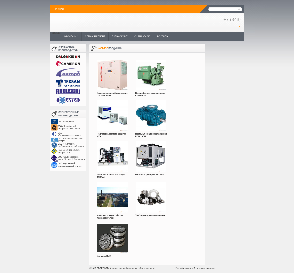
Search (239, 9)
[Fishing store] (107, 22)
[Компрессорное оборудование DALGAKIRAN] (112, 73)
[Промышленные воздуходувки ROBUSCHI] (151, 114)
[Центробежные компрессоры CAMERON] (151, 73)
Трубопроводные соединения (150, 215)
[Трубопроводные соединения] (151, 196)
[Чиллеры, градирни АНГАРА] (151, 155)
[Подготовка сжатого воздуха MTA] (112, 114)
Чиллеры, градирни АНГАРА (149, 174)
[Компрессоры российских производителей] (112, 196)
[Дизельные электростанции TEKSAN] (112, 155)
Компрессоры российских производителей (110, 216)
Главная (58, 9)
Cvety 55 (68, 121)
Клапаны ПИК (104, 256)
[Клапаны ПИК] (112, 236)
